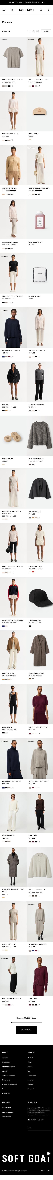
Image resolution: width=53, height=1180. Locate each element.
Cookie (4, 1089)
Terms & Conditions (8, 1075)
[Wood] (30, 464)
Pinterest (30, 1084)
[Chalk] (30, 86)
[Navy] (3, 356)
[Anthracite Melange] (9, 194)
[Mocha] (6, 841)
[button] (12, 10)
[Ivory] (6, 732)
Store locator (32, 1075)
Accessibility (6, 1093)
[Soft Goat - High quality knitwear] (26, 9)
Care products (6, 1116)
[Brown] (30, 678)
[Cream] (9, 410)
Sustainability (6, 1062)
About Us (5, 1058)
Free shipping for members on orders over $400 (26, 2)
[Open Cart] (48, 10)
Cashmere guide (7, 1112)
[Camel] (6, 410)
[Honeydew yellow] (6, 950)
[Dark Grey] (30, 518)
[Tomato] (33, 571)
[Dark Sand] (36, 518)
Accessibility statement (9, 1084)
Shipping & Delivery (8, 1067)
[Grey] (6, 248)
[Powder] (3, 140)
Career (30, 1067)
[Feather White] (6, 86)
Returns (4, 1071)
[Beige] (30, 139)
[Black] (9, 86)
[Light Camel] (3, 194)
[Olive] (36, 896)
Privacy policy (6, 1080)
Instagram (31, 1080)
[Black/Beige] (3, 897)
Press (29, 1062)
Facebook (31, 1089)
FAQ (29, 1071)
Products (7, 22)
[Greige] (3, 86)
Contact (30, 1058)
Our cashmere (6, 1108)
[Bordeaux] (33, 86)
